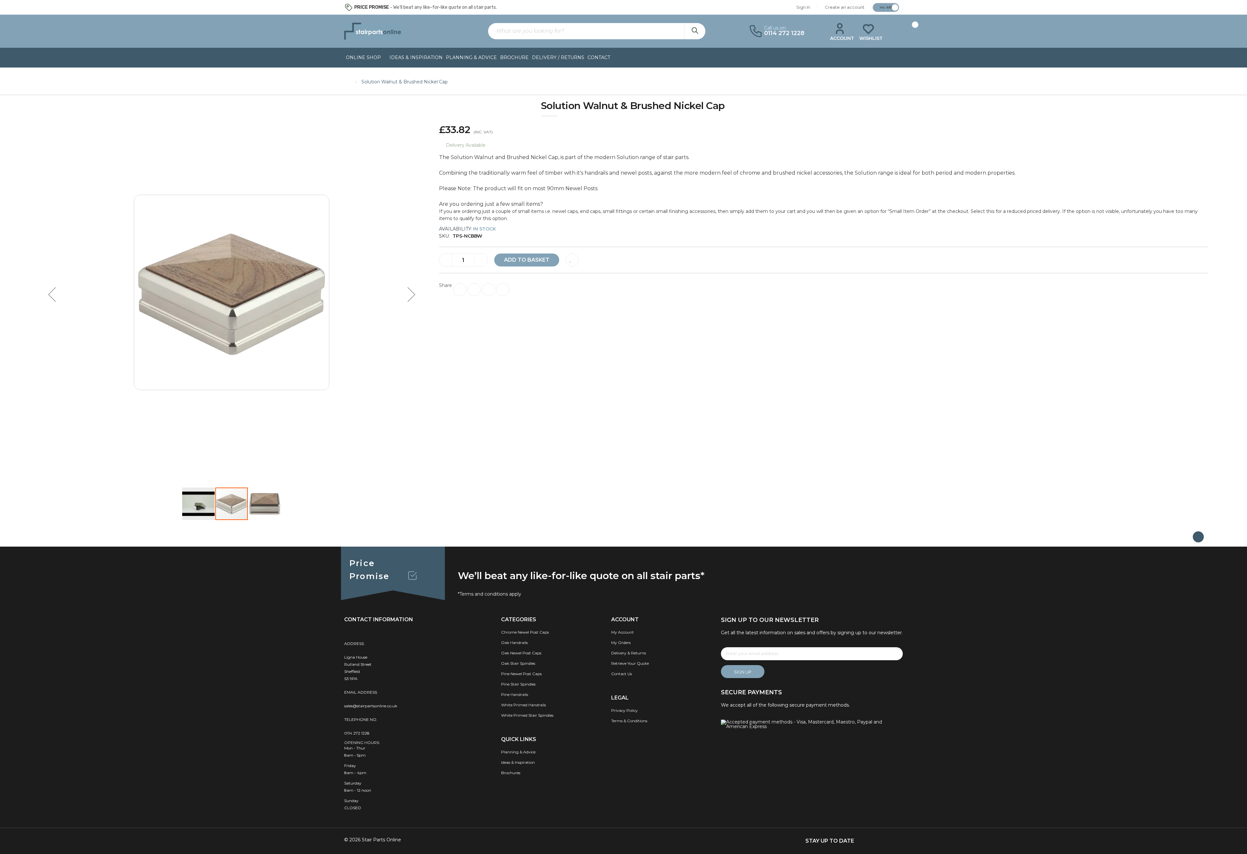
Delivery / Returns (558, 57)
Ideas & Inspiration (416, 57)
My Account (622, 632)
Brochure (514, 57)
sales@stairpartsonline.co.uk (370, 705)
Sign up (742, 672)
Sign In (803, 7)
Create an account (844, 7)
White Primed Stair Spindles (527, 715)
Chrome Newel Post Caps (525, 632)
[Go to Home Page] (347, 81)
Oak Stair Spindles (518, 663)
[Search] (694, 31)
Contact (598, 57)
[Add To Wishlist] (572, 260)
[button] (52, 294)
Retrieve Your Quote (630, 663)
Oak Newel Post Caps (521, 652)
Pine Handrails (514, 694)
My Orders (621, 642)
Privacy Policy (624, 710)
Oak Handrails (514, 642)
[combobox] (596, 31)
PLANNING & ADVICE (471, 57)
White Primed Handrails (523, 704)
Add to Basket (526, 260)
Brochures (510, 772)
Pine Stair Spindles (518, 684)
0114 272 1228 (357, 733)
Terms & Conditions (629, 720)
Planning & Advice (518, 751)
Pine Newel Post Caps (521, 673)
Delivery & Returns (628, 652)
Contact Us (621, 673)
